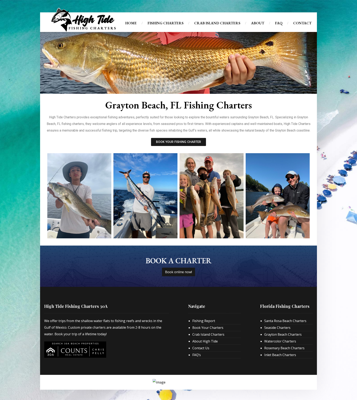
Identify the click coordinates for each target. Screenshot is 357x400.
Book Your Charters (207, 327)
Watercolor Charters (280, 341)
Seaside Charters (277, 327)
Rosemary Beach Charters (284, 348)
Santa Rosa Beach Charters (285, 321)
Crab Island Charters (208, 334)
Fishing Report (203, 321)
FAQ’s (196, 355)
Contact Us (200, 348)
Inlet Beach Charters (280, 355)
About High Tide (205, 341)
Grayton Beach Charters (283, 334)
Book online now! (178, 272)
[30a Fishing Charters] (83, 19)
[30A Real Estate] (75, 349)
